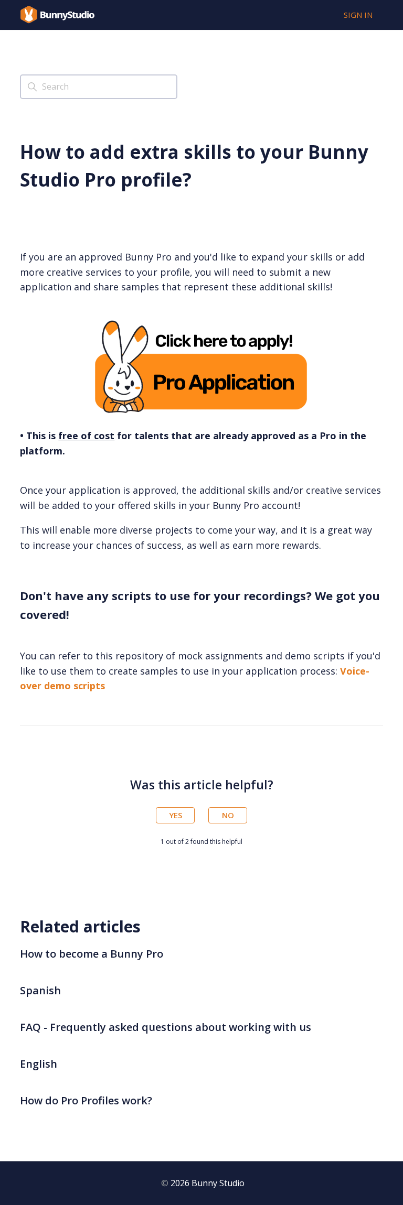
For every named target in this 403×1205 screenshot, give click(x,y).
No (228, 815)
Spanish (40, 990)
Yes (175, 815)
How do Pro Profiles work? (86, 1100)
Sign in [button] (358, 14)
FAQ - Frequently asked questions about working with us (165, 1027)
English (38, 1064)
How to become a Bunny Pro (91, 954)
